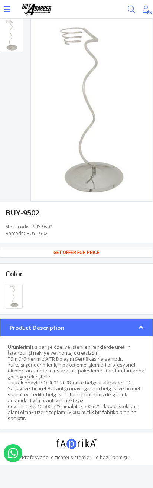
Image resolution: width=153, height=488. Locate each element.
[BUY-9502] (14, 295)
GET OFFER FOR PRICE (76, 252)
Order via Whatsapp (13, 453)
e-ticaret (60, 457)
